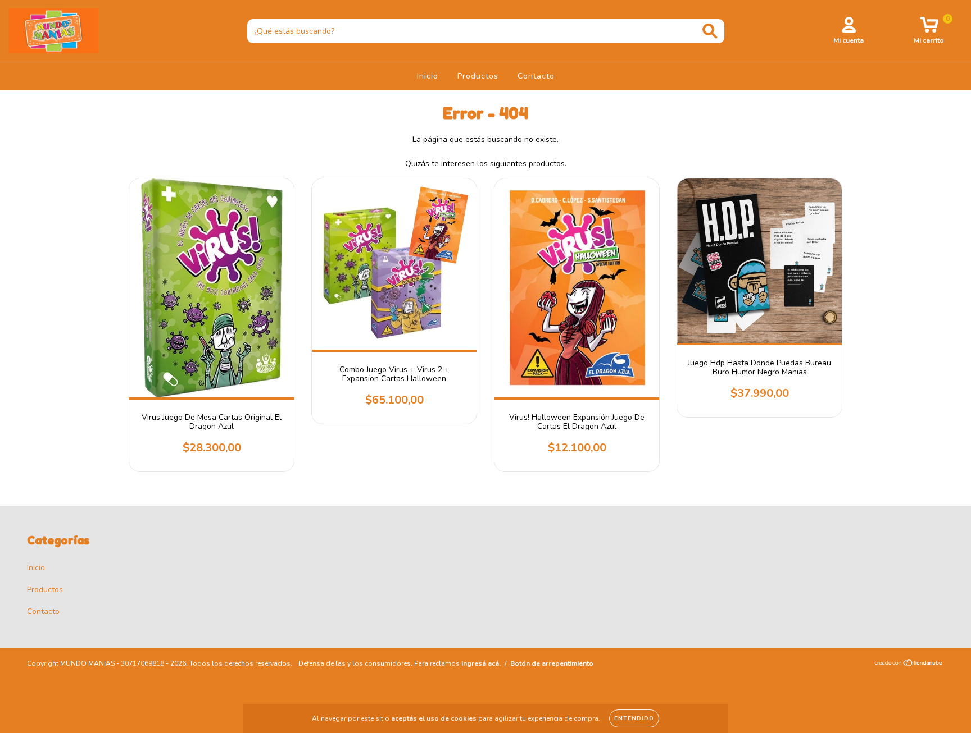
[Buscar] (710, 31)
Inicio (427, 76)
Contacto (536, 76)
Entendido (634, 718)
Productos (477, 76)
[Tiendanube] (909, 663)
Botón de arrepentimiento (551, 663)
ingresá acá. (481, 663)
